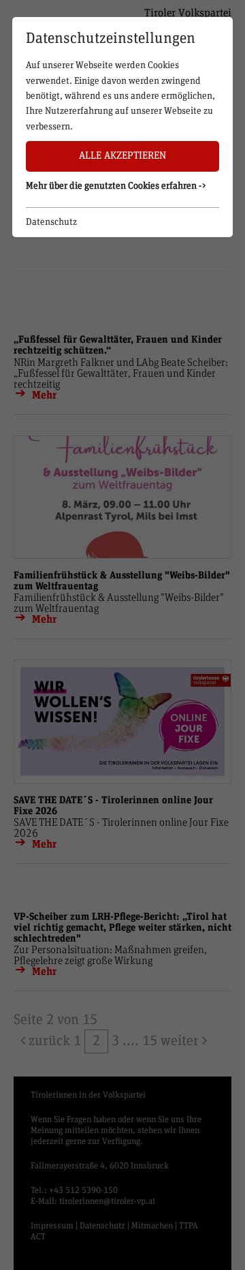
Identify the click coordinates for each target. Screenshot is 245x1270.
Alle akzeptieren (122, 156)
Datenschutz (51, 222)
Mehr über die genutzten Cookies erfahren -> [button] (116, 186)
